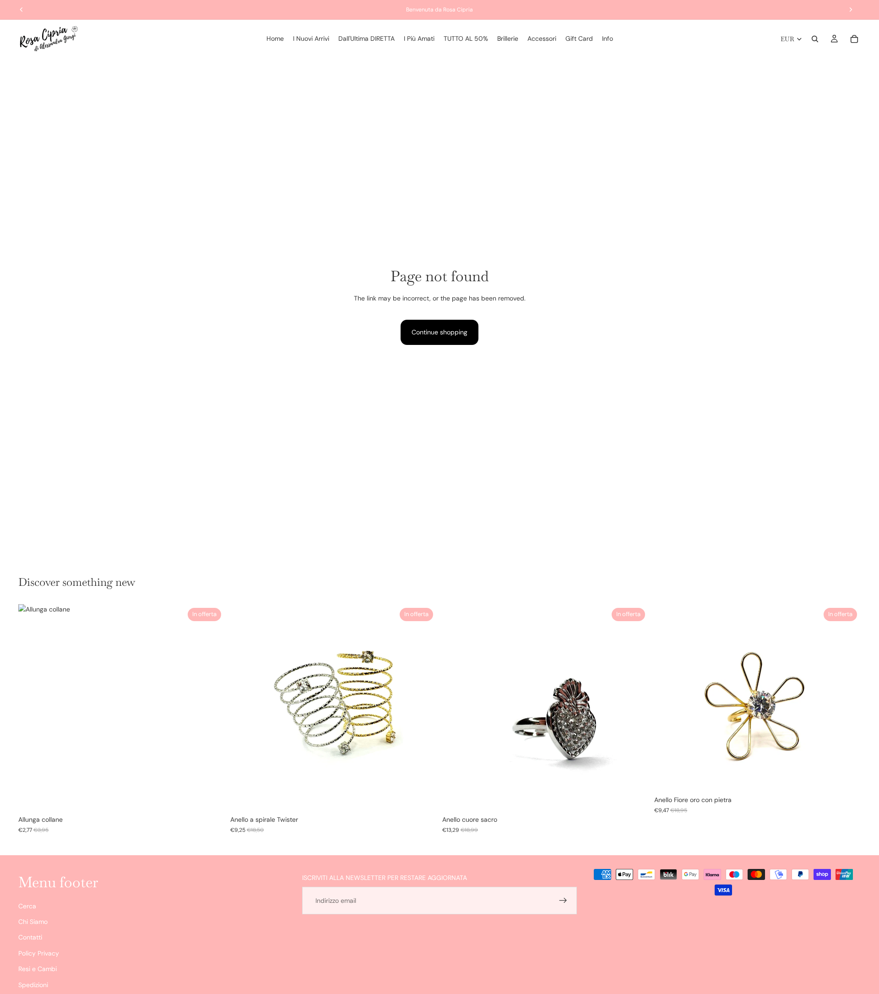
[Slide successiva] (211, 708)
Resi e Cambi (37, 969)
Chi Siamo (33, 922)
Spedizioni (33, 985)
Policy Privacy (38, 953)
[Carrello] (854, 39)
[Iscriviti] (563, 900)
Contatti (30, 938)
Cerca (27, 906)
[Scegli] (210, 797)
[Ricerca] (815, 39)
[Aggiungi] (634, 797)
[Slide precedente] (32, 708)
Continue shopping (439, 332)
